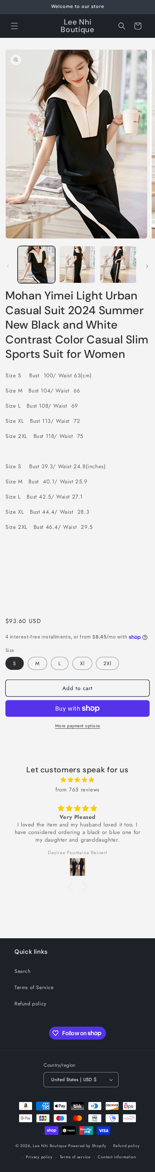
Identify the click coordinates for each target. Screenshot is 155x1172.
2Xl (107, 663)
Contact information (117, 1157)
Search (22, 971)
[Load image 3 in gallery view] (118, 265)
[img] (77, 780)
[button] (14, 26)
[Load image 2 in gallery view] (77, 265)
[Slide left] (8, 266)
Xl (82, 663)
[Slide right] (147, 266)
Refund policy (30, 1003)
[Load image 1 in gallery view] (36, 265)
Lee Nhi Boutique (50, 1146)
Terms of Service (34, 987)
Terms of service (75, 1157)
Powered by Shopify (87, 1146)
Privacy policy (39, 1157)
